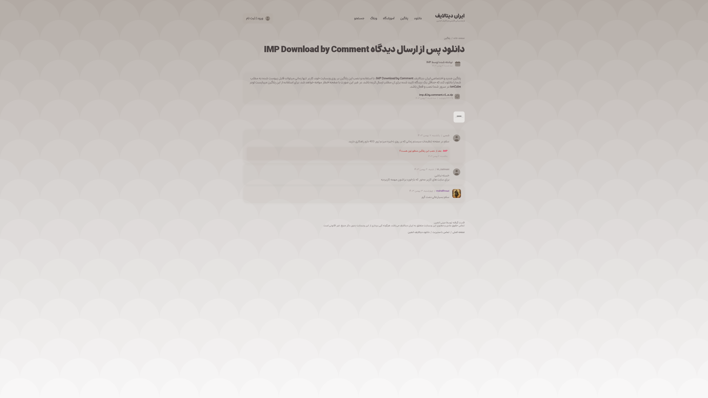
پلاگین (404, 18)
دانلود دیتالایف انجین (419, 232)
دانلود (418, 18)
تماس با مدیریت (441, 232)
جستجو (359, 18)
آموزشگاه (388, 18)
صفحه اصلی (458, 232)
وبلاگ (373, 18)
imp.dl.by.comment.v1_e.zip (436, 95)
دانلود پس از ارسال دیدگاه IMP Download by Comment (364, 49)
